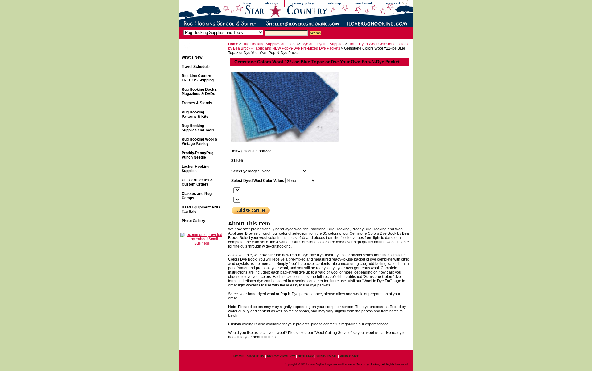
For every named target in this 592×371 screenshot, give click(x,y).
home (247, 3)
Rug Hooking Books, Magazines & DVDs (199, 91)
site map (334, 3)
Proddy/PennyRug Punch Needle (197, 155)
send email (363, 3)
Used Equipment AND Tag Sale (201, 209)
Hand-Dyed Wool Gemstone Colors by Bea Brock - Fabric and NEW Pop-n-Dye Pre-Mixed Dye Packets (318, 46)
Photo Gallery (193, 221)
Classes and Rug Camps (197, 196)
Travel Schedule (196, 66)
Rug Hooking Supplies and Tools (270, 44)
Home (233, 44)
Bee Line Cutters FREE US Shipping (198, 78)
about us (271, 3)
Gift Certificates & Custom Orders (197, 182)
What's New (192, 57)
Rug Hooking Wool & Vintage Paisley (199, 141)
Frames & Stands (197, 103)
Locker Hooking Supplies (195, 168)
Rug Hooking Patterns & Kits (195, 114)
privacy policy (303, 3)
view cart (393, 3)
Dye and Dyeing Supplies (323, 44)
